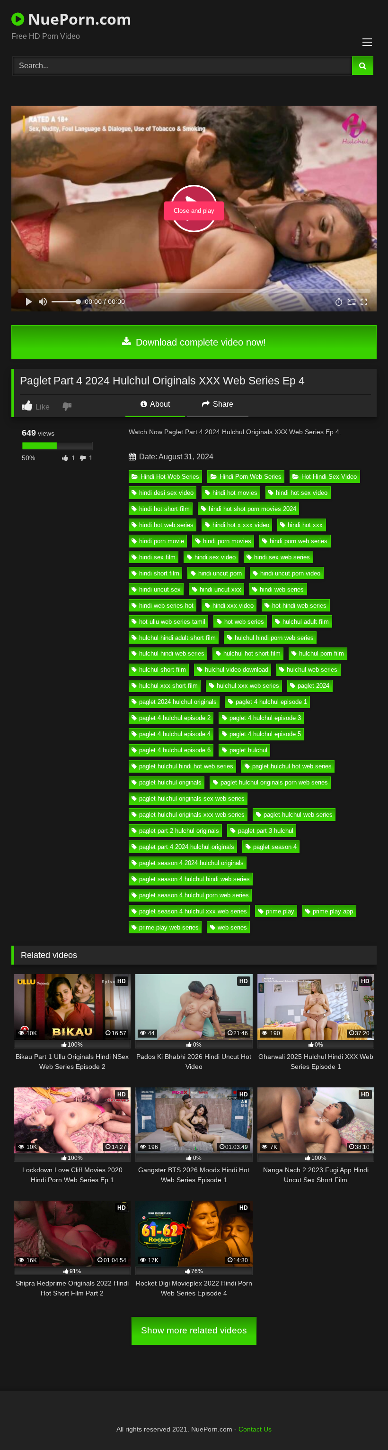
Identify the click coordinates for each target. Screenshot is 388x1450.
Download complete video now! (199, 342)
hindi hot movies (234, 492)
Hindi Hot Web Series (170, 476)
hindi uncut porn (220, 573)
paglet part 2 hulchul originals (179, 830)
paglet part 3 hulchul (265, 830)
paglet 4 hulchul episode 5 (265, 734)
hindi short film (159, 573)
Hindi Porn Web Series (251, 476)
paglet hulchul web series (298, 814)
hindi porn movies (227, 541)
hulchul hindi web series (171, 653)
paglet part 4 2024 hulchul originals (186, 846)
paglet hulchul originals (170, 782)
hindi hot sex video (301, 492)
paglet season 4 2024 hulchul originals (191, 862)
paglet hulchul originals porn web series (274, 782)
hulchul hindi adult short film (177, 637)
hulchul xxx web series (248, 685)
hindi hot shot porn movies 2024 (252, 508)
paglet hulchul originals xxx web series (192, 814)
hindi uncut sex (160, 589)
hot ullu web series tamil (172, 621)
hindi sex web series (282, 557)
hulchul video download (236, 669)
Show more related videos (194, 1330)
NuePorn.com (77, 19)
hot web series (244, 621)
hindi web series (282, 589)
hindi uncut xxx (220, 589)
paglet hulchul (248, 750)
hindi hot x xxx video (240, 525)
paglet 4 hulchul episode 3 (265, 717)
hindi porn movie (161, 541)
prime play (280, 911)
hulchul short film (162, 669)
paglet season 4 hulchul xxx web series (193, 911)
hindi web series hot (166, 605)
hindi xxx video (233, 605)
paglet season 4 (275, 846)
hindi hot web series (166, 525)
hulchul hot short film (252, 653)
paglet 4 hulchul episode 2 (175, 717)
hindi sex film (157, 557)
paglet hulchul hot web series (292, 766)
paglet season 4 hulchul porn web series (194, 895)
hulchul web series (312, 669)
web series (232, 927)
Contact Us (255, 1429)
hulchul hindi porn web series (274, 637)
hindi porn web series (298, 541)
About (159, 404)
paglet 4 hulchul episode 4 (175, 734)
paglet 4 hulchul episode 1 (271, 701)
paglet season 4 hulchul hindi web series (194, 879)
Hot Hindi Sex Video (329, 476)
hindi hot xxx (305, 525)
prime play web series (169, 927)
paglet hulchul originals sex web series (192, 798)
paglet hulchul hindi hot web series (186, 766)
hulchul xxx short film (168, 685)
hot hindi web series (299, 605)
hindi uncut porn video (290, 573)
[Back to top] (358, 1422)
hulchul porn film (321, 653)
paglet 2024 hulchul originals (178, 701)
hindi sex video (215, 557)
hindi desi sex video (166, 492)
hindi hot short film (164, 508)
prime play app (333, 911)
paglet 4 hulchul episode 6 (175, 750)
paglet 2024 (313, 685)
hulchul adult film (305, 621)
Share (222, 404)
